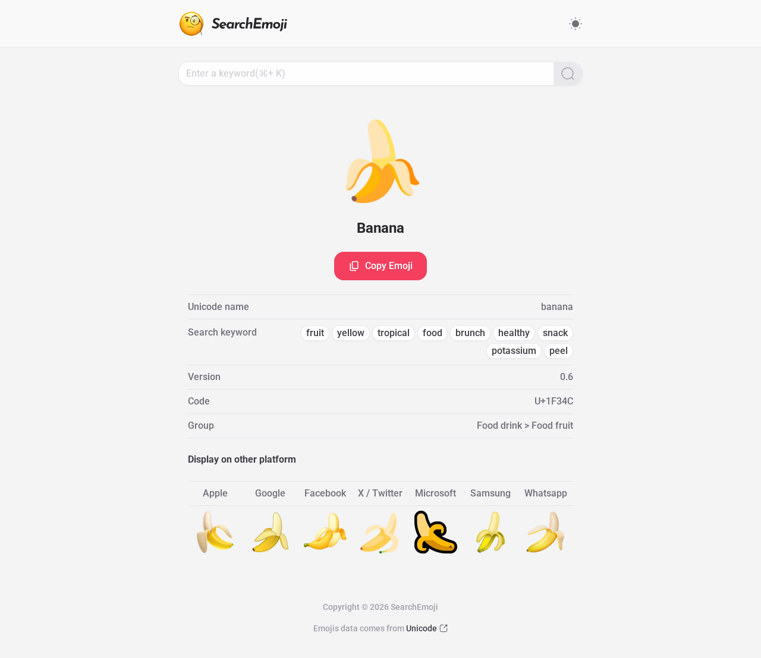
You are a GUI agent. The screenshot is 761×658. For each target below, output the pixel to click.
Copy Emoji (389, 265)
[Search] (568, 73)
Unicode (421, 628)
